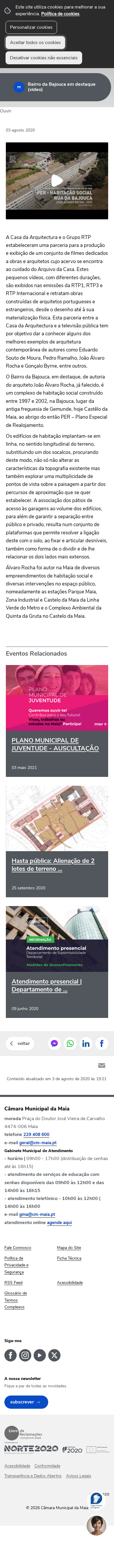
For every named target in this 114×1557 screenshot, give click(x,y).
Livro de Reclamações (23, 1433)
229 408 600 (36, 1134)
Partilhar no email (101, 1065)
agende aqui (59, 1223)
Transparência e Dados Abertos (33, 1476)
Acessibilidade (17, 1466)
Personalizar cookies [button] (31, 27)
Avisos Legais (78, 1476)
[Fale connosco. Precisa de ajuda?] (102, 1544)
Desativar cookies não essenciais (44, 58)
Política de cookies (60, 14)
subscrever (22, 1402)
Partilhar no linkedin (86, 1043)
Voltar (24, 1043)
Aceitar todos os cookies (35, 42)
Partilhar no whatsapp (70, 1043)
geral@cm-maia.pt (38, 1143)
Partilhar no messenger (54, 1043)
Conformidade (47, 1466)
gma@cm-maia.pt (37, 1214)
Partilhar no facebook (101, 1043)
